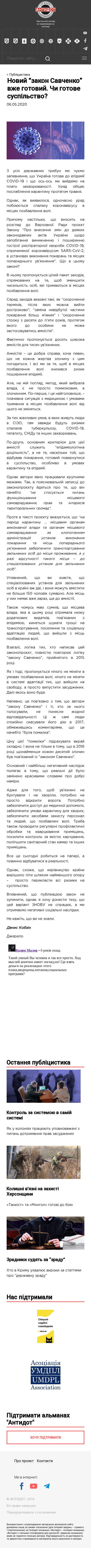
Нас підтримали (29, 1297)
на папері (68, 856)
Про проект (24, 1461)
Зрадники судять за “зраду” (36, 1259)
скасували (34, 722)
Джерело (15, 936)
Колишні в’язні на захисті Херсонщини (33, 1191)
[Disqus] (45, 998)
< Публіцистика (18, 75)
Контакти (45, 1461)
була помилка (36, 732)
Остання (38, 1062)
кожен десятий (55, 752)
